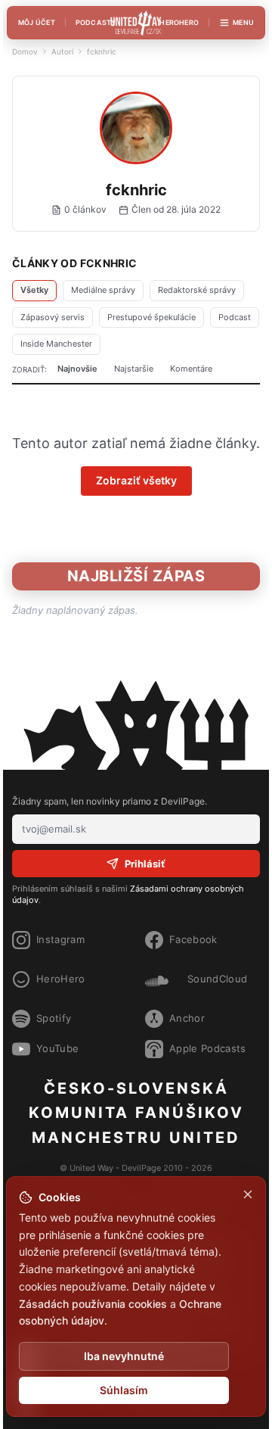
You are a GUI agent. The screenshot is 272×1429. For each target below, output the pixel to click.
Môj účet (36, 22)
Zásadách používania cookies (93, 1303)
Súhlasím (124, 1390)
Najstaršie (133, 368)
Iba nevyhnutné (124, 1356)
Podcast (234, 317)
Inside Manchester (56, 343)
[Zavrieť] (247, 1194)
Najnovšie (77, 368)
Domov (25, 51)
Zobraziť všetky (136, 480)
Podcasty (96, 22)
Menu (243, 22)
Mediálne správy (103, 290)
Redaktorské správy (197, 290)
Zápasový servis (52, 317)
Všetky (34, 290)
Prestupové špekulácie (151, 317)
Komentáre (191, 368)
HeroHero (179, 22)
